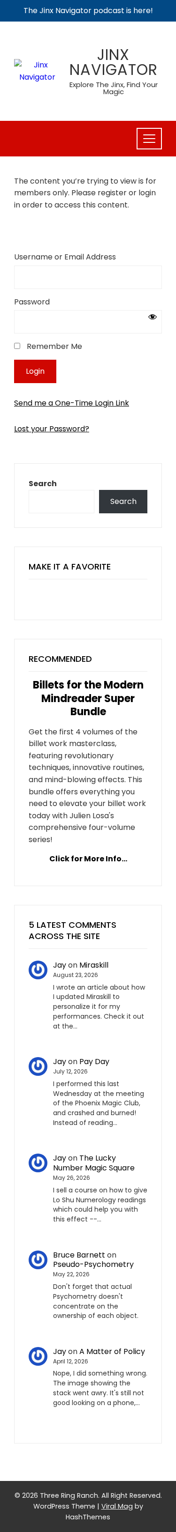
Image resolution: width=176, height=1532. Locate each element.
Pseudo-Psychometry (93, 1264)
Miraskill (93, 965)
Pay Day (94, 1061)
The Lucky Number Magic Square (94, 1163)
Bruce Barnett (79, 1255)
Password (32, 301)
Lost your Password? (51, 428)
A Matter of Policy (112, 1351)
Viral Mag (117, 1506)
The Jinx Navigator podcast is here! (88, 10)
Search (43, 483)
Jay (59, 965)
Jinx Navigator (113, 62)
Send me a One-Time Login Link (71, 403)
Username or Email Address (65, 257)
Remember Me (53, 346)
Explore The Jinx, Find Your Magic (113, 88)
